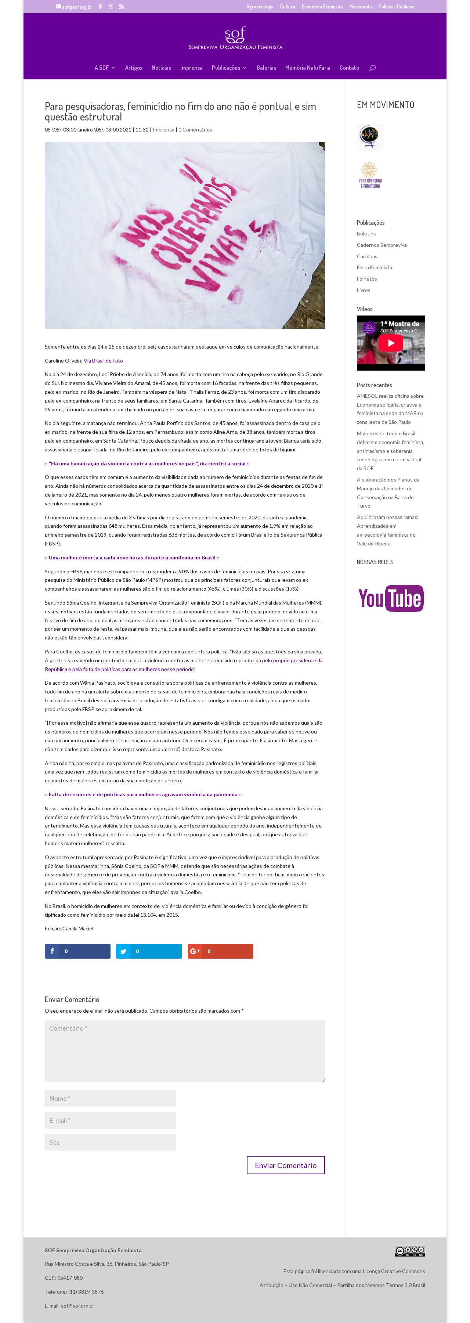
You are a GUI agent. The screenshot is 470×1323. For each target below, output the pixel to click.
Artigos (133, 68)
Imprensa (191, 68)
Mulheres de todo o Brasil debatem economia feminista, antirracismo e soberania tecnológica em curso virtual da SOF (390, 450)
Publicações (226, 68)
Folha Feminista (374, 267)
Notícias (161, 68)
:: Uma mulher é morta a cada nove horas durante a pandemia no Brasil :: (132, 557)
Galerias (266, 68)
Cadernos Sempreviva (382, 245)
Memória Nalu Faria (307, 68)
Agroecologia (260, 7)
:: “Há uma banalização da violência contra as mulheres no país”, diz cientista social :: (147, 463)
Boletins (366, 233)
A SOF (102, 68)
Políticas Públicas (396, 7)
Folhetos (367, 278)
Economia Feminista (322, 7)
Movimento (361, 7)
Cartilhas (367, 256)
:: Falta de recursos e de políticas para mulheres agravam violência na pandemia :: (143, 794)
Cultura (287, 7)
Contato (349, 68)
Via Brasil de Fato (103, 360)
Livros (363, 290)
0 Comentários (195, 129)
